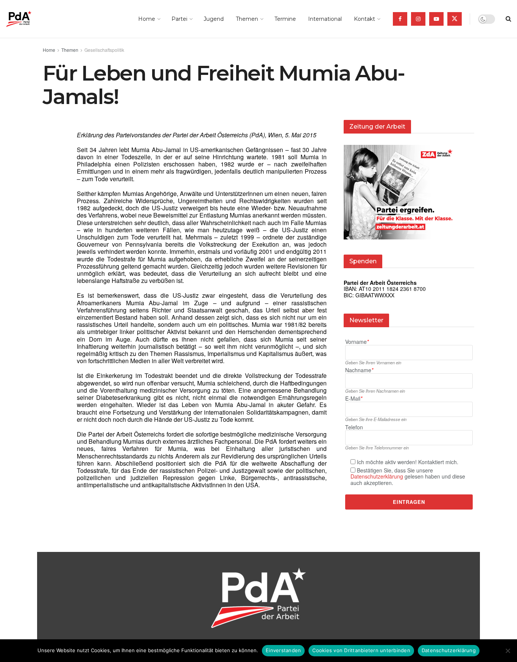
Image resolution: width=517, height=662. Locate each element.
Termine (285, 19)
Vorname (357, 342)
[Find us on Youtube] (436, 19)
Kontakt (364, 19)
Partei (179, 19)
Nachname (359, 370)
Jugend (214, 19)
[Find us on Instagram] (418, 19)
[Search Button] (508, 19)
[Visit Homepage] (29, 19)
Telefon (354, 427)
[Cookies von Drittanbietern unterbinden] (507, 650)
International (325, 19)
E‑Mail (353, 398)
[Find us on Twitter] (454, 19)
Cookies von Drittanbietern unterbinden (361, 650)
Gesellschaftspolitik (104, 50)
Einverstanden (283, 650)
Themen (247, 19)
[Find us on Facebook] (400, 19)
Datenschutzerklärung (376, 476)
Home (146, 19)
